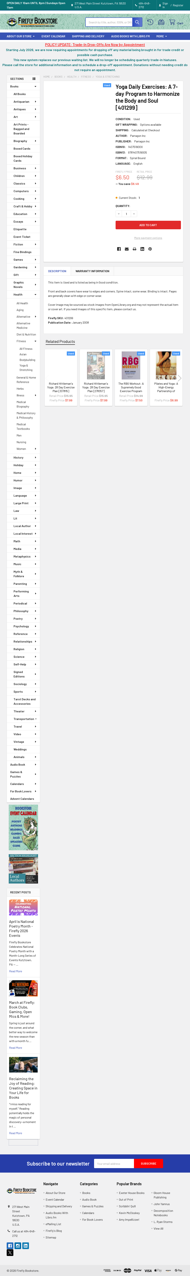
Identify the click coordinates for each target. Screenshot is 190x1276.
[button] (23, 827)
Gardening (20, 267)
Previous (47, 378)
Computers (21, 191)
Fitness (21, 341)
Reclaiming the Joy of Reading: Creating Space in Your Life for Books (23, 1087)
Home (17, 472)
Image (18, 488)
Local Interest (23, 533)
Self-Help (20, 664)
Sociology (20, 684)
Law (16, 510)
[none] (78, 126)
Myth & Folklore (19, 574)
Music (17, 564)
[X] (10, 1252)
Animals (19, 757)
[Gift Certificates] (162, 22)
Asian (23, 354)
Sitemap (51, 1237)
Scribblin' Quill (127, 1206)
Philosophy (21, 611)
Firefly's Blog (54, 1230)
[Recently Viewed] (151, 22)
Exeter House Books (132, 1192)
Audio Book (17, 764)
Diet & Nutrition (26, 334)
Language (20, 495)
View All (158, 1228)
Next (179, 378)
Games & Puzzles (16, 774)
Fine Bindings (23, 252)
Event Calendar (53, 36)
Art (16, 116)
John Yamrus (162, 1204)
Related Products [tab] (60, 341)
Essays (18, 221)
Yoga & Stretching (25, 367)
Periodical (20, 603)
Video (17, 734)
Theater (19, 711)
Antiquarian (21, 101)
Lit (15, 518)
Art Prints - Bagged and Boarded (21, 129)
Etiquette (20, 229)
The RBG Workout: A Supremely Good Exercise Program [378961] (131, 389)
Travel (18, 726)
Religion (19, 649)
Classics (19, 183)
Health (18, 294)
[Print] (134, 249)
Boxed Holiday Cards (23, 158)
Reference (21, 633)
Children (19, 175)
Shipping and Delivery (88, 36)
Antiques (20, 109)
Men (19, 435)
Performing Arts (21, 593)
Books (14, 86)
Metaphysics (22, 556)
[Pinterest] (150, 249)
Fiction (18, 244)
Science (19, 656)
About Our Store (19, 36)
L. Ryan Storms (163, 1221)
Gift (16, 274)
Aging (20, 310)
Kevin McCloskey (129, 1213)
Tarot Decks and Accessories (25, 701)
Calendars (17, 784)
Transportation (24, 719)
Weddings (20, 749)
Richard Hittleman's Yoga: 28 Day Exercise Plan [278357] (96, 387)
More (160, 36)
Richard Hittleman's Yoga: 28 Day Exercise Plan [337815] (61, 387)
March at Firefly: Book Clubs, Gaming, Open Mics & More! (22, 1009)
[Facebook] (119, 249)
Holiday (18, 465)
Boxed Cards (22, 148)
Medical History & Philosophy (26, 415)
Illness (20, 395)
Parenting (20, 583)
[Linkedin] (142, 249)
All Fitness (25, 348)
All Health (22, 303)
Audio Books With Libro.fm (130, 36)
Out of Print (126, 1199)
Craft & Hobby (23, 206)
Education (20, 214)
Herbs (20, 388)
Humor (18, 480)
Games (18, 259)
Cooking (19, 198)
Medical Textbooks (23, 426)
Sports (18, 691)
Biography (20, 141)
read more (15, 971)
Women (21, 448)
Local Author (22, 526)
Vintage (19, 741)
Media (17, 548)
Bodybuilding (27, 359)
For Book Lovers (21, 791)
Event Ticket (22, 236)
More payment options (148, 237)
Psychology (21, 626)
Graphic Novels (19, 285)
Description (57, 271)
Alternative (23, 316)
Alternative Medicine (23, 325)
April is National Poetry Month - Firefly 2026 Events (21, 928)
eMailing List (53, 1224)
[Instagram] (17, 1245)
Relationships (23, 641)
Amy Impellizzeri (129, 1219)
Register (178, 5)
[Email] (126, 249)
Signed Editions (19, 674)
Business (20, 168)
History (18, 457)
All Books (20, 94)
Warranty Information (92, 271)
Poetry (18, 618)
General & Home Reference (26, 380)
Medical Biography (23, 404)
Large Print (21, 503)
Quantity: (123, 206)
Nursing (21, 442)
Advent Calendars (22, 798)
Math (17, 541)
